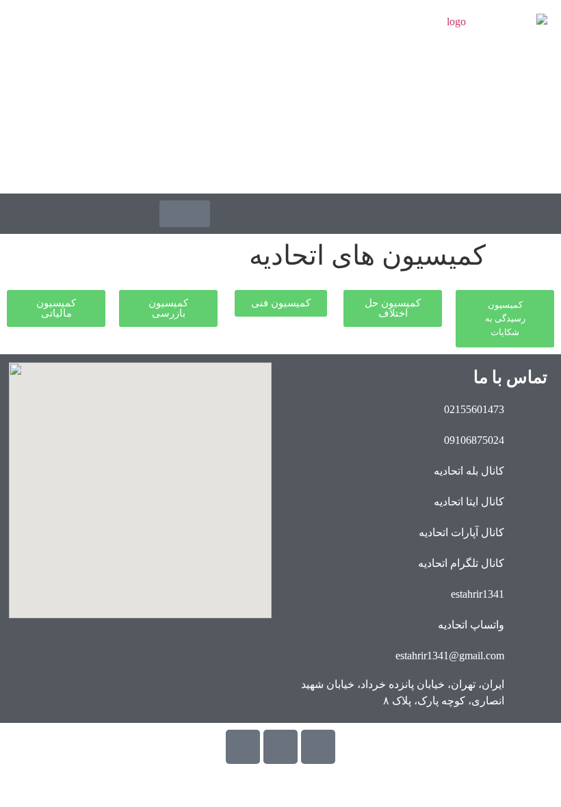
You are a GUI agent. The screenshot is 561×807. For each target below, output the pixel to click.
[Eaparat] (243, 747)
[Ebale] (318, 747)
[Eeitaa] (280, 747)
